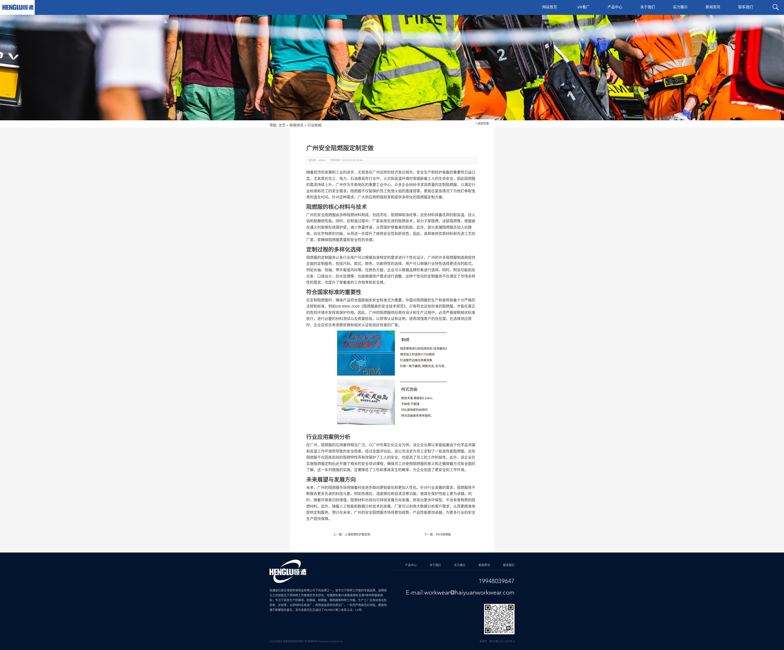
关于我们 (647, 7)
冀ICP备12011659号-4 (501, 641)
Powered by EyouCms (330, 641)
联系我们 (745, 7)
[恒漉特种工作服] (18, 7)
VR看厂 (583, 7)
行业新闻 (314, 125)
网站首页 (549, 7)
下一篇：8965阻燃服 (437, 534)
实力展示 (680, 7)
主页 (281, 125)
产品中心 (615, 7)
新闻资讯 (713, 7)
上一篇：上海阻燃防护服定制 (351, 534)
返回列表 (482, 123)
